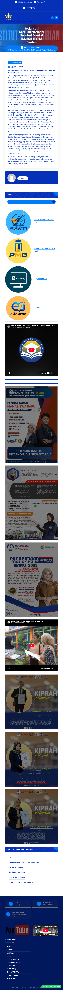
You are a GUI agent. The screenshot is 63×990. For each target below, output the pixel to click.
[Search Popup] (52, 17)
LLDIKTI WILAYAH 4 (16, 867)
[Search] (53, 201)
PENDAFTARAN (12, 975)
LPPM (9, 956)
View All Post (23, 178)
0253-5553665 (42, 2)
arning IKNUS (42, 279)
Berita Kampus (35, 47)
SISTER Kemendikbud (17, 878)
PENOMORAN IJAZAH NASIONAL (21, 883)
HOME (9, 947)
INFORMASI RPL (13, 972)
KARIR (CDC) (11, 969)
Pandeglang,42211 (33, 7)
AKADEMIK (11, 966)
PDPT (11, 857)
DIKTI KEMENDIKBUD (17, 873)
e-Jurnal (37, 308)
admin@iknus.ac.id (25, 2)
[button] (51, 986)
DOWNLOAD (11, 978)
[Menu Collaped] (56, 17)
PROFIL (9, 950)
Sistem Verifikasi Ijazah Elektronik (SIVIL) (24, 862)
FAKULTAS (10, 953)
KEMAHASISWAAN (13, 962)
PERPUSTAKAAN (13, 959)
